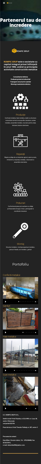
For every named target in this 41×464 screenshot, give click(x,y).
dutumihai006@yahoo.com (16, 445)
